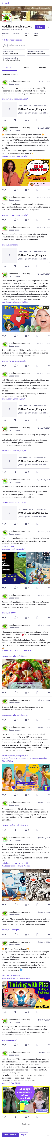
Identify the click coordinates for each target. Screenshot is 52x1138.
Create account (10, 1135)
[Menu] (48, 27)
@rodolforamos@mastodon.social (13, 29)
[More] (48, 120)
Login (23, 1135)
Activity (9, 67)
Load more (26, 1124)
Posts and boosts (9, 75)
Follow (40, 27)
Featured (42, 67)
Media (26, 67)
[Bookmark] (37, 120)
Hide (46, 161)
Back (7, 3)
